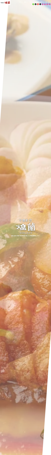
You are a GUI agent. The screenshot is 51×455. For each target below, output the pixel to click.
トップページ (21, 1)
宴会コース (41, 1)
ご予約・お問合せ (47, 1)
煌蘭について (26, 1)
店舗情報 (37, 1)
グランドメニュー (32, 1)
